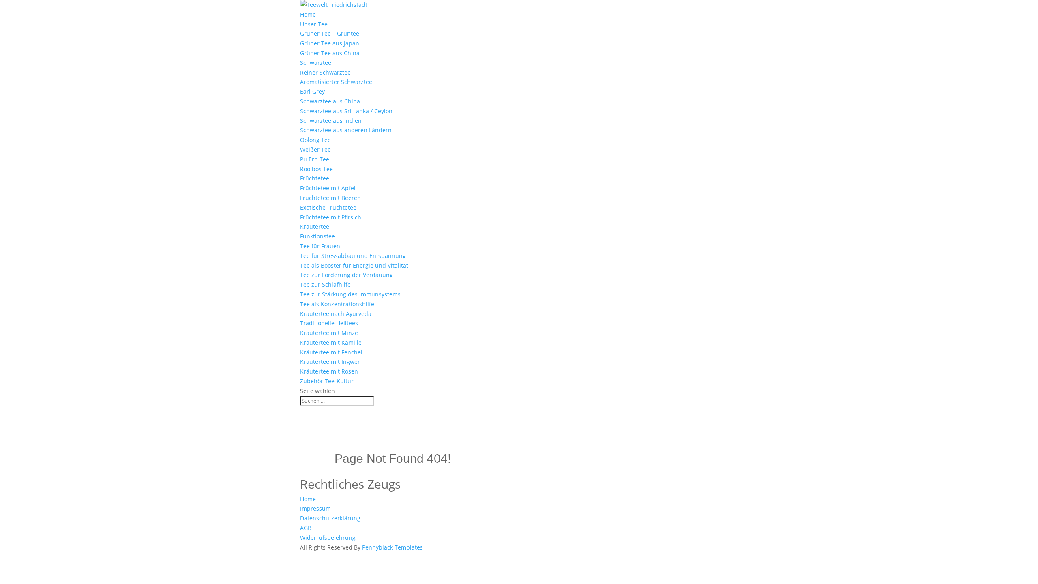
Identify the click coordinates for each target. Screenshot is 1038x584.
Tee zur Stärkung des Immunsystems (350, 294)
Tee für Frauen (320, 246)
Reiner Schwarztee (325, 72)
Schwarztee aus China (330, 101)
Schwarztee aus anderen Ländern (346, 130)
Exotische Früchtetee (328, 207)
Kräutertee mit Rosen (329, 371)
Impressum (315, 508)
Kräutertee (314, 226)
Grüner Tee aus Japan (329, 43)
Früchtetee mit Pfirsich (330, 217)
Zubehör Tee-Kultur (327, 381)
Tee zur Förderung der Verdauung (346, 275)
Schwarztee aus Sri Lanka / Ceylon (346, 111)
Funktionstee (317, 236)
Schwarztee (315, 63)
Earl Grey (312, 91)
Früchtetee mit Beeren (330, 198)
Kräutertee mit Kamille (331, 342)
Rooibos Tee (316, 169)
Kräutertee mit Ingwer (330, 361)
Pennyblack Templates (392, 547)
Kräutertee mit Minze (329, 333)
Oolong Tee (315, 140)
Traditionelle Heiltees (329, 323)
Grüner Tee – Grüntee (329, 33)
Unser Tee (314, 24)
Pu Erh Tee (314, 159)
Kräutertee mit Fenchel (331, 352)
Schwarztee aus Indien (331, 121)
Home (308, 14)
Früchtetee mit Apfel (328, 188)
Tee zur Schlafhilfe (325, 284)
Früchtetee (314, 178)
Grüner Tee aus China (330, 53)
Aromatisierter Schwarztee (336, 82)
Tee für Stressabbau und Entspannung (353, 256)
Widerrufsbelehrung (328, 537)
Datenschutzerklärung (330, 518)
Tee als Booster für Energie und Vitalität (354, 265)
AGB (305, 528)
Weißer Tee (315, 149)
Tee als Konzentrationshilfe (337, 304)
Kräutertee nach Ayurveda (335, 314)
